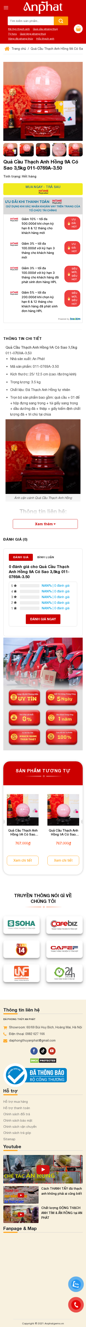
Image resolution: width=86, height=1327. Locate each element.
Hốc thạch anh (45, 38)
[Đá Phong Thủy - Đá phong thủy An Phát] (43, 7)
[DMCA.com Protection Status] (43, 1060)
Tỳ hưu (12, 33)
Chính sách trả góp (17, 1133)
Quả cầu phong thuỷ (45, 28)
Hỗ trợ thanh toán (16, 1108)
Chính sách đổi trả (16, 1114)
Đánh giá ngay (43, 619)
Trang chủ (18, 48)
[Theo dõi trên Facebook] (34, 1051)
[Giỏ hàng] (78, 28)
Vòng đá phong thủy (20, 38)
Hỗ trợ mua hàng (15, 1101)
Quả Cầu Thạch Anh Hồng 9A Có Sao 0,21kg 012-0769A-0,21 (22, 832)
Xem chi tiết (22, 860)
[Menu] (6, 7)
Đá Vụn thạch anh (19, 28)
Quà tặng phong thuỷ (33, 33)
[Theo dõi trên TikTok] (43, 1051)
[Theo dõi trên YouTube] (52, 1051)
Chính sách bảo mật (17, 1120)
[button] (76, 101)
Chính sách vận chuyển (20, 1126)
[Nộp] (61, 20)
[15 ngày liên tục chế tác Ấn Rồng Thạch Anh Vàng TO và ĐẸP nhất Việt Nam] (43, 1169)
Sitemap (9, 1139)
